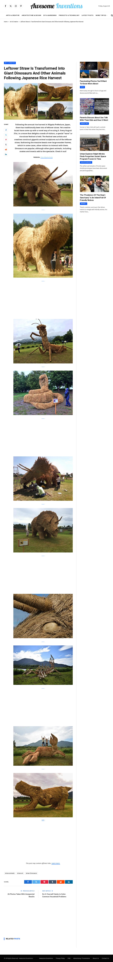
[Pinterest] (6, 140)
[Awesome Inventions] (56, 6)
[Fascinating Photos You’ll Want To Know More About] (94, 70)
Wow (82, 87)
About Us (96, 958)
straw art (20, 873)
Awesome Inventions (46, 958)
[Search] (112, 15)
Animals (83, 203)
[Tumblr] (6, 144)
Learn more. (56, 863)
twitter (43, 820)
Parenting (84, 123)
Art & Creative (14, 21)
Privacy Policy (60, 958)
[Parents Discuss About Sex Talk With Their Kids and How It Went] (94, 106)
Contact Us (105, 958)
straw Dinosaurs (31, 873)
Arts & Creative (13, 15)
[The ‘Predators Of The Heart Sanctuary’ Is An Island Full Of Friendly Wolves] (94, 184)
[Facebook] (6, 130)
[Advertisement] (56, 41)
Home (6, 21)
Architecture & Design (31, 15)
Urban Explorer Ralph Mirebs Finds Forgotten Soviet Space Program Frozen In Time (93, 156)
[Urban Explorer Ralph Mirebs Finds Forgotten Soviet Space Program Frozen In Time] (94, 142)
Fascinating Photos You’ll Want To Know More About (93, 82)
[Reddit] (6, 149)
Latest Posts (87, 15)
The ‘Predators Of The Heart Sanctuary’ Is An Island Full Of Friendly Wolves (93, 197)
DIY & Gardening (50, 15)
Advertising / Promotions (81, 958)
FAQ (69, 958)
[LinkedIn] (6, 154)
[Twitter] (6, 135)
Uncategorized (86, 162)
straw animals (9, 873)
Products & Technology (69, 15)
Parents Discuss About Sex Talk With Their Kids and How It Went (94, 118)
